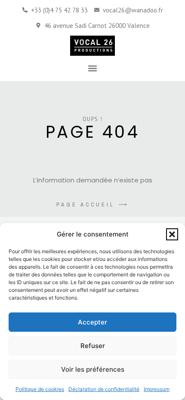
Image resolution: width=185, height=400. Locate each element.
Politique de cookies (39, 389)
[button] (172, 234)
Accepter (92, 322)
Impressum (157, 389)
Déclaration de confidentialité (103, 389)
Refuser (92, 346)
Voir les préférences (92, 369)
